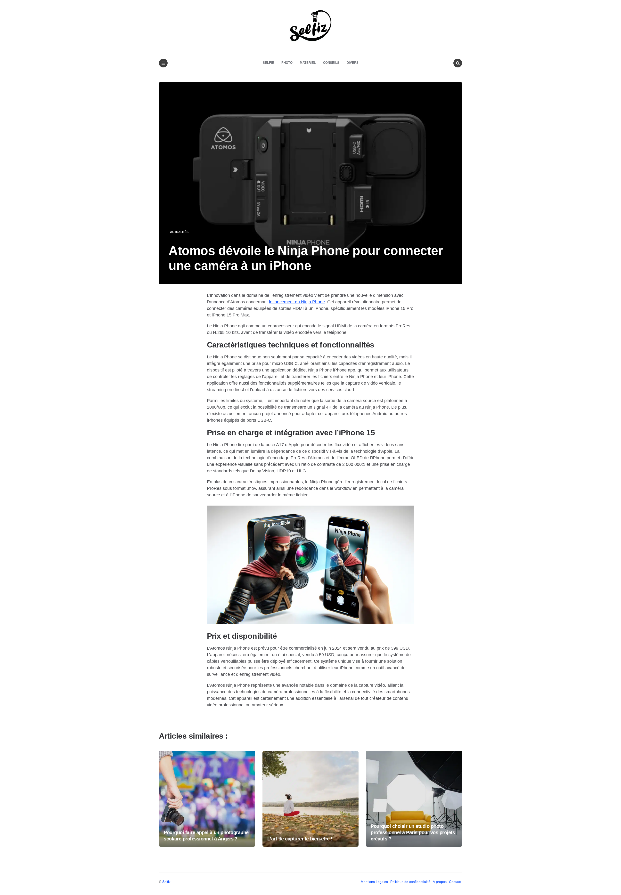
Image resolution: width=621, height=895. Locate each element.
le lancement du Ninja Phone (297, 301)
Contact (455, 882)
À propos (440, 882)
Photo (287, 63)
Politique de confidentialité (410, 882)
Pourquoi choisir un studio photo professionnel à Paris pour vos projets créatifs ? (413, 832)
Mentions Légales (374, 882)
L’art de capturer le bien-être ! (300, 838)
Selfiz (166, 882)
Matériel (308, 63)
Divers (353, 63)
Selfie (268, 63)
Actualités (179, 232)
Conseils (331, 63)
